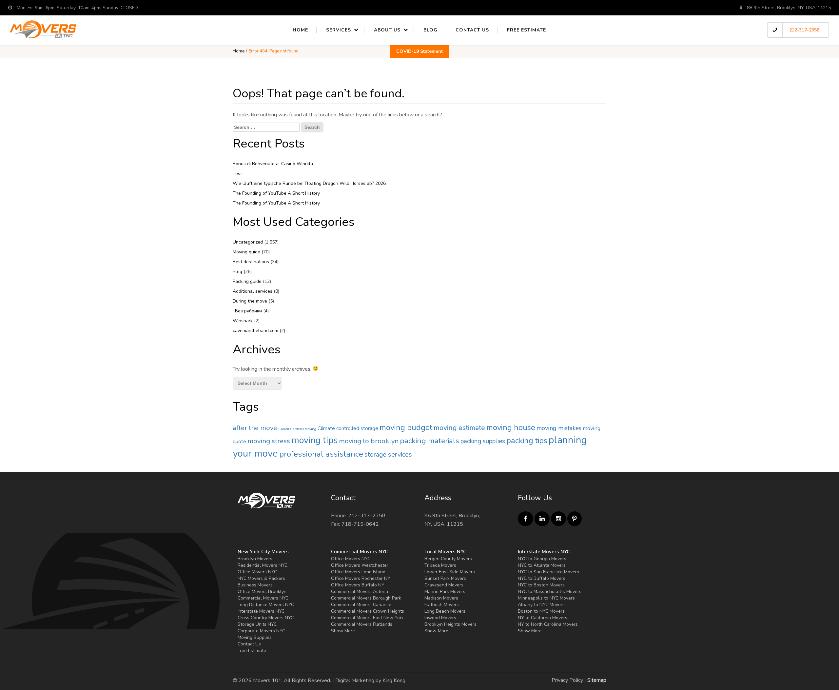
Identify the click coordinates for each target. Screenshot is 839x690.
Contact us (472, 30)
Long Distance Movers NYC (266, 604)
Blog (430, 30)
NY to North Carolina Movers (548, 624)
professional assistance (321, 454)
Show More (343, 631)
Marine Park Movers (444, 591)
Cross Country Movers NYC (266, 618)
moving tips (314, 440)
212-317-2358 (804, 30)
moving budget (406, 427)
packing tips (526, 440)
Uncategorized (248, 242)
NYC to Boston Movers (541, 585)
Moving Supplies (255, 637)
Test (237, 173)
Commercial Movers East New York (367, 618)
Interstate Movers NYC (261, 611)
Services (338, 30)
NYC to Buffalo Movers (541, 578)
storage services (388, 454)
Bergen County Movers (448, 559)
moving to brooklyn (369, 440)
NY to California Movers (542, 618)
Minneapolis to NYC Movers (546, 598)
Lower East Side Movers (449, 572)
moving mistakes (559, 428)
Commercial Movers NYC (263, 598)
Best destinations (251, 262)
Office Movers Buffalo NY (357, 585)
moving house (510, 427)
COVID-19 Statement (419, 51)
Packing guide (247, 281)
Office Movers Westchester (359, 565)
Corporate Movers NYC (261, 631)
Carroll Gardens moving (297, 428)
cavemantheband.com (255, 330)
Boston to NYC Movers (541, 611)
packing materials (429, 441)
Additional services (252, 291)
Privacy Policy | (569, 680)
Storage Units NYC (257, 624)
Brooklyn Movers (255, 559)
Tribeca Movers (440, 565)
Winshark (243, 321)
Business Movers (255, 585)
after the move (255, 427)
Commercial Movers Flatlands (361, 624)
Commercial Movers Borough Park (366, 598)
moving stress (268, 440)
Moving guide (246, 252)
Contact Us (249, 644)
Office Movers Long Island (358, 572)
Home (300, 30)
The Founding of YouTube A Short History (276, 193)
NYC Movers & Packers (261, 578)
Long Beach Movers (444, 611)
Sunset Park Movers (445, 578)
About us (387, 30)
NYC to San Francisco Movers (548, 572)
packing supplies (482, 441)
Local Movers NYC (445, 551)
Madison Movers (441, 598)
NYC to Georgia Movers (542, 559)
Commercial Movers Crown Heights (367, 611)
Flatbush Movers (441, 604)
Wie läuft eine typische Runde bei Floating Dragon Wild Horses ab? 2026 (309, 183)
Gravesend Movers (443, 585)
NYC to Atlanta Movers (542, 565)
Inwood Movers (440, 618)
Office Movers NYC (257, 572)
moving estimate (459, 428)
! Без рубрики (247, 311)
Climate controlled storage (348, 428)
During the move (250, 301)
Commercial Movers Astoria (359, 591)
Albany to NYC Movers (541, 604)
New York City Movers (263, 551)
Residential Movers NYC (262, 565)
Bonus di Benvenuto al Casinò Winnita (273, 164)
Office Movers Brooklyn (262, 591)
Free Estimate (526, 30)
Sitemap (596, 680)
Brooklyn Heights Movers (450, 624)
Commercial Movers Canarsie (361, 604)
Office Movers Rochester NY (360, 578)
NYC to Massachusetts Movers (549, 591)
